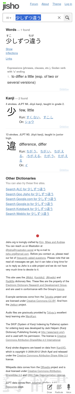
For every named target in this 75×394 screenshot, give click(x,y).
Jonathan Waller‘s (41, 382)
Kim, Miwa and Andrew (52, 242)
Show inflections (12, 51)
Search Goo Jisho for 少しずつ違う (30, 194)
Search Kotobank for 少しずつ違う (29, 209)
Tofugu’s (51, 312)
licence (60, 289)
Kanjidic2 (39, 277)
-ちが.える (33, 156)
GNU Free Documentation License (46, 375)
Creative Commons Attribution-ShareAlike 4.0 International (36, 337)
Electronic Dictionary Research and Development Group (36, 285)
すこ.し (48, 117)
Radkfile (10, 281)
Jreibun (14, 304)
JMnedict (51, 277)
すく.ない (32, 117)
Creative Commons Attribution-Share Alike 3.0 (42, 355)
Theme (56, 4)
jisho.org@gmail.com (17, 254)
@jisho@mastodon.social (19, 250)
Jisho (10, 6)
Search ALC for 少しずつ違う (26, 189)
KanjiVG (61, 347)
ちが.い (45, 151)
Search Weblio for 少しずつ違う (27, 213)
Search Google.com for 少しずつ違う (31, 199)
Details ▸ (64, 89)
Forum (34, 4)
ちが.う (31, 151)
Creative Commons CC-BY (41, 301)
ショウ (29, 122)
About (45, 4)
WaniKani (31, 316)
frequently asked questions (31, 258)
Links (9, 58)
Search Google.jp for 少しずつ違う (29, 204)
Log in (68, 4)
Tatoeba (49, 296)
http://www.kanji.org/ (52, 332)
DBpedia (45, 367)
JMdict (29, 277)
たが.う (49, 156)
